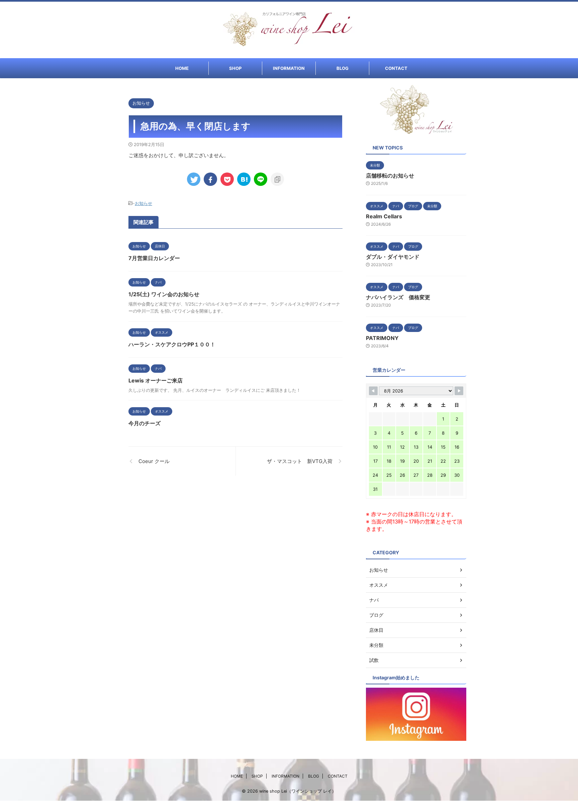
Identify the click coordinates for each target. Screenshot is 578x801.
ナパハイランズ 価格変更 (398, 297)
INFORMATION (289, 68)
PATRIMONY (382, 338)
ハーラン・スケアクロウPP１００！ (171, 344)
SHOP (235, 68)
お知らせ (143, 203)
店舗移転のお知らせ (390, 175)
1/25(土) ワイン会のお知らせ (163, 294)
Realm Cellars (384, 216)
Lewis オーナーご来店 (155, 380)
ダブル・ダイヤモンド (392, 256)
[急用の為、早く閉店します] (244, 179)
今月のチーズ (144, 423)
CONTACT (396, 68)
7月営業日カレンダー (154, 258)
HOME (182, 68)
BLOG (342, 68)
